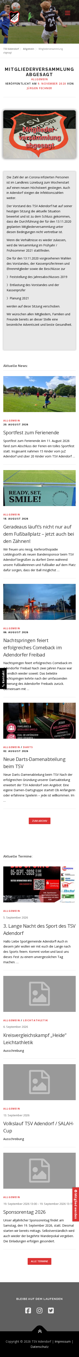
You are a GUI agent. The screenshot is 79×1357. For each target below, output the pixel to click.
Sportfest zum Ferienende (31, 432)
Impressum (63, 1341)
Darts (28, 747)
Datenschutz (39, 1347)
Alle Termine (39, 1261)
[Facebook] (28, 1310)
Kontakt (3, 677)
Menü (67, 13)
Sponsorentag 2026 (24, 1212)
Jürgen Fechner (39, 88)
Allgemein (39, 79)
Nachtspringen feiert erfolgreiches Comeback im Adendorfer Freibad (32, 647)
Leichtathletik (35, 1020)
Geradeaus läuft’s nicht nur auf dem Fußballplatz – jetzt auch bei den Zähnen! (38, 533)
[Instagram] (39, 1310)
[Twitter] (51, 1310)
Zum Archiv (39, 820)
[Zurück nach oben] (39, 1331)
